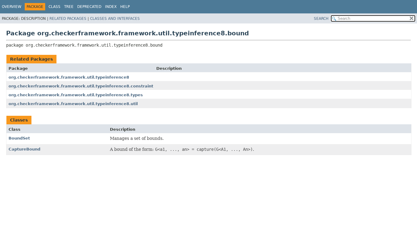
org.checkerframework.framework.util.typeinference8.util (73, 103)
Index (111, 7)
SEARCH (321, 18)
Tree (69, 7)
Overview (11, 7)
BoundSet (19, 138)
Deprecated (89, 7)
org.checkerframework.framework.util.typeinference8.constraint (81, 86)
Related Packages (67, 18)
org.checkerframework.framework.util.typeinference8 (69, 77)
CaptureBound (24, 149)
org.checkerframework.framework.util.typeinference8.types (76, 95)
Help (125, 7)
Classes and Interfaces (115, 18)
